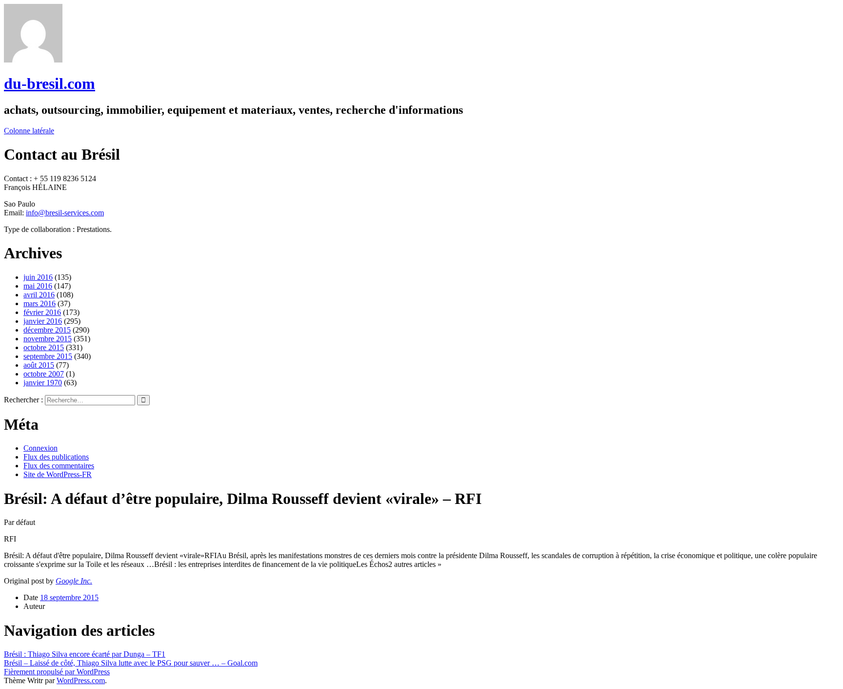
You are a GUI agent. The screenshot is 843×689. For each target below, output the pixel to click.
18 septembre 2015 (69, 597)
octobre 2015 (43, 347)
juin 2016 (38, 277)
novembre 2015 (47, 338)
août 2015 (38, 365)
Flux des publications (56, 457)
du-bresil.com (49, 83)
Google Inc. (74, 581)
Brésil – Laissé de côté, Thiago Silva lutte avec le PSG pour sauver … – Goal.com (131, 663)
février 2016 (42, 312)
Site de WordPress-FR (57, 474)
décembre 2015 (47, 330)
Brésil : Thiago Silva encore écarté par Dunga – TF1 (84, 654)
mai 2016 (37, 286)
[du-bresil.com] (33, 60)
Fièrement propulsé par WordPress (57, 672)
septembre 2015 (47, 356)
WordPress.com (81, 680)
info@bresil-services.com (65, 213)
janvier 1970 (42, 382)
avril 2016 (39, 295)
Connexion (40, 448)
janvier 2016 (42, 321)
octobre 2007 (43, 374)
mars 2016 (39, 303)
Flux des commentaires (58, 465)
